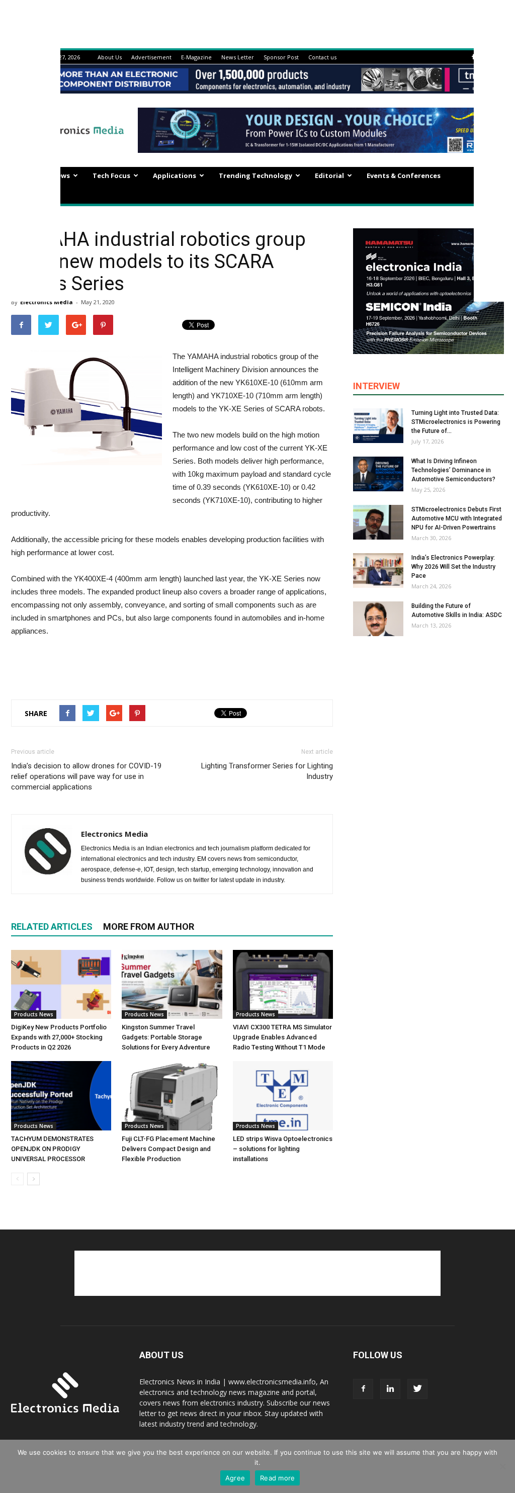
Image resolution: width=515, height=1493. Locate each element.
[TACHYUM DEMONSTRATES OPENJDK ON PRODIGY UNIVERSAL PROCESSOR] (61, 1095)
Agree (235, 1478)
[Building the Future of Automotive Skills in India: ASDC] (378, 618)
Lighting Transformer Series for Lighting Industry (267, 771)
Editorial (329, 175)
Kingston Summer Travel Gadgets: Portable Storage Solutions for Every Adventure (166, 1037)
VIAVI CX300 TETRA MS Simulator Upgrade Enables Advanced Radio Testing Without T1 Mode (282, 1037)
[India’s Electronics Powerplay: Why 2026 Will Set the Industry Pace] (378, 570)
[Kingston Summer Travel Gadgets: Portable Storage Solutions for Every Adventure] (172, 984)
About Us (110, 57)
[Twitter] (417, 1389)
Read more (277, 1478)
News (61, 175)
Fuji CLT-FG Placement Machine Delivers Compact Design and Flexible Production (168, 1149)
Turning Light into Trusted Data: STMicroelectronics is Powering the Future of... (455, 421)
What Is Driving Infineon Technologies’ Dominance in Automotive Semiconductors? (453, 470)
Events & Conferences (404, 175)
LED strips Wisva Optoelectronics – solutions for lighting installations (282, 1149)
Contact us (322, 57)
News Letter (237, 57)
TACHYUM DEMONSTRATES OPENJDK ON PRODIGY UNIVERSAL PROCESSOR (52, 1149)
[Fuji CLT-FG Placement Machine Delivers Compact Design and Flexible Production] (172, 1095)
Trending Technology (255, 175)
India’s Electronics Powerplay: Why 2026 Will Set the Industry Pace (453, 566)
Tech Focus (111, 175)
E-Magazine (196, 57)
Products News (33, 1014)
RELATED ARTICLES (52, 926)
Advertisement (151, 57)
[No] (502, 1466)
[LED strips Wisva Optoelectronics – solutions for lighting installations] (283, 1095)
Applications (174, 175)
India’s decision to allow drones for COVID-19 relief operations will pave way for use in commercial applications (86, 776)
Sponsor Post (281, 57)
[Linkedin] (390, 1389)
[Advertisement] (172, 666)
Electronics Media (114, 834)
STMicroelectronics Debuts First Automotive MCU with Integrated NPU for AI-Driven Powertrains (456, 518)
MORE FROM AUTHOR (148, 926)
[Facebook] (473, 57)
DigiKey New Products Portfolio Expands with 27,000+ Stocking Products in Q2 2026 (59, 1037)
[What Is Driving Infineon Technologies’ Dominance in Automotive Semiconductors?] (378, 474)
